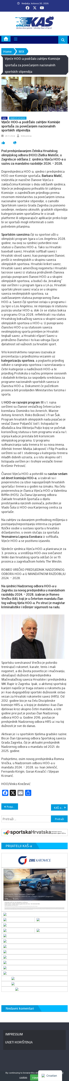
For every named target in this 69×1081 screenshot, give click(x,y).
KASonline (26, 135)
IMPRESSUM (14, 1034)
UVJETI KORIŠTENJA (19, 1042)
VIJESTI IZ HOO (17, 118)
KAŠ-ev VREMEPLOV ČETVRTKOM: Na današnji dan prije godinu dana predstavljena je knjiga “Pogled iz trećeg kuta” (60, 807)
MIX (4, 118)
